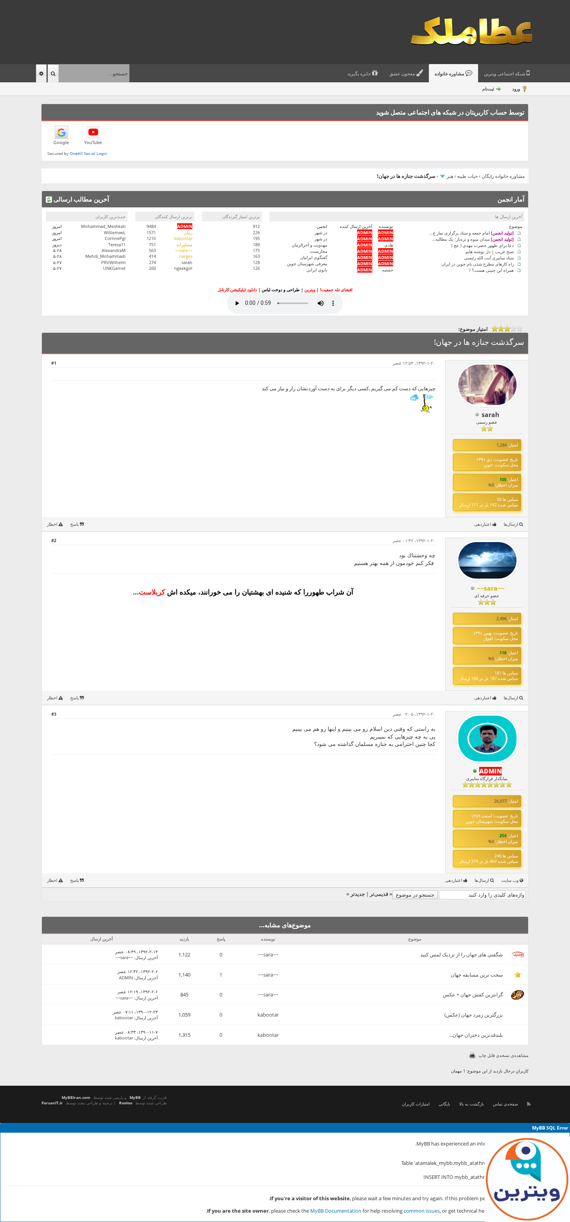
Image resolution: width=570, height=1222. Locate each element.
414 (152, 256)
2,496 (501, 618)
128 (256, 262)
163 (256, 256)
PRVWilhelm (113, 262)
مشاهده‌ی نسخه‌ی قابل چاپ (503, 1055)
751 (152, 244)
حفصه (387, 270)
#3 (53, 714)
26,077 (500, 801)
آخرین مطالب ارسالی (80, 199)
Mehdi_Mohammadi (105, 256)
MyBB (135, 1097)
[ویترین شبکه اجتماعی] (527, 1179)
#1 (53, 363)
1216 (151, 238)
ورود (516, 89)
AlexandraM (114, 250)
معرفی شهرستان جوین (307, 263)
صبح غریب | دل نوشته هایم (489, 251)
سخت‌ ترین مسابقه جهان (477, 974)
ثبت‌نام (488, 89)
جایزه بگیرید (359, 73)
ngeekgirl (183, 268)
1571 (151, 232)
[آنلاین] (475, 771)
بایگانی (444, 1104)
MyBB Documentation (335, 1210)
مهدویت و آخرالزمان (309, 245)
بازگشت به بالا (471, 1104)
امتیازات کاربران (416, 1104)
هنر (450, 176)
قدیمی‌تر (379, 893)
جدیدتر (358, 893)
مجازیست (318, 251)
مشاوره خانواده (450, 73)
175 (256, 250)
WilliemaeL (115, 232)
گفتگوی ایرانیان (313, 257)
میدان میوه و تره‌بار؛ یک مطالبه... (473, 239)
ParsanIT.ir (52, 1103)
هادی (388, 245)
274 (152, 262)
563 (152, 250)
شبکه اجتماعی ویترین (505, 73)
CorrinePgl (115, 238)
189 (256, 244)
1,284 (501, 445)
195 (256, 238)
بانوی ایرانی (316, 270)
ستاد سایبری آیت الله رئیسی (489, 257)
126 (256, 268)
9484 (151, 226)
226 (256, 232)
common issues (422, 1210)
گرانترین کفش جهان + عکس (473, 994)
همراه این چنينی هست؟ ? (491, 270)
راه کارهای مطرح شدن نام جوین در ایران (477, 263)
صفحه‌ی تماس (505, 1104)
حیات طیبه (467, 176)
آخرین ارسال (146, 957)
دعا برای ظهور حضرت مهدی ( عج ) (482, 245)
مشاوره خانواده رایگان (503, 176)
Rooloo (125, 1103)
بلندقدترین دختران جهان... (476, 1034)
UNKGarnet (114, 268)
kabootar (268, 1014)
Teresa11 (117, 244)
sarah (186, 262)
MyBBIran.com (76, 1097)
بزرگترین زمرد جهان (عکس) (473, 1014)
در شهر (320, 232)
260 (152, 268)
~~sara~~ (268, 954)
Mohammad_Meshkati (103, 226)
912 (256, 226)
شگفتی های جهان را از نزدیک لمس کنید (461, 954)
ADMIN (126, 977)
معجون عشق (402, 73)
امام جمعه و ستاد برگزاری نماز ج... (471, 232)
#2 (53, 540)
